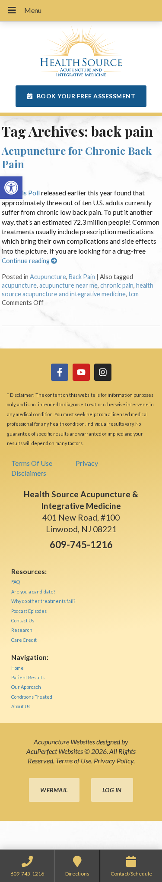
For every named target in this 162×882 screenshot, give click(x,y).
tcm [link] (133, 294)
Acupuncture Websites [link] (64, 742)
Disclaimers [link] (28, 473)
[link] (11, 187)
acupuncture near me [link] (68, 285)
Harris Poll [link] (24, 192)
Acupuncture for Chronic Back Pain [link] (77, 157)
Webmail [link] (54, 790)
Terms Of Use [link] (31, 463)
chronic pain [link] (116, 285)
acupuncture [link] (19, 285)
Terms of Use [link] (73, 760)
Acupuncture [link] (48, 276)
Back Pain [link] (82, 276)
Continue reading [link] (26, 260)
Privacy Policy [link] (113, 760)
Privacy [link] (87, 463)
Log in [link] (112, 790)
